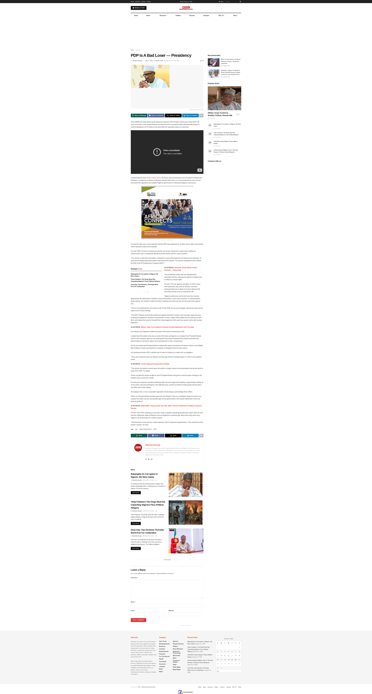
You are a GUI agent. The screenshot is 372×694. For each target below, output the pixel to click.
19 (228, 659)
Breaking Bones (164, 644)
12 (228, 655)
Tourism (192, 15)
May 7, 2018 (149, 60)
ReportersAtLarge (137, 60)
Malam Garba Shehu (154, 178)
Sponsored (176, 655)
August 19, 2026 (149, 536)
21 (235, 659)
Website (171, 610)
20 (232, 659)
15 (239, 655)
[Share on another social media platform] (201, 115)
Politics (178, 15)
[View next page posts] (148, 292)
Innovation (162, 661)
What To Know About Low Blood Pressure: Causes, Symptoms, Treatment (230, 61)
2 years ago (226, 77)
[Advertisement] (186, 32)
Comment (134, 577)
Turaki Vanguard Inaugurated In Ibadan (155, 364)
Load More (167, 559)
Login (221, 1)
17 (221, 659)
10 (221, 655)
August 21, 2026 (149, 480)
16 (217, 659)
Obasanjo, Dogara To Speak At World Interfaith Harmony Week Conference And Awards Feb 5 (230, 72)
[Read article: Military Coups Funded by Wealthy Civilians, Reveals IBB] (224, 98)
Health (161, 659)
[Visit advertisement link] (167, 212)
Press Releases (178, 649)
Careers (143, 1)
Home (136, 15)
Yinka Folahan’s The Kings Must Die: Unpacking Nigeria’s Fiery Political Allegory (148, 505)
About (132, 1)
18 (225, 659)
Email (133, 610)
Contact (149, 1)
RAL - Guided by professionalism (146, 687)
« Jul (217, 671)
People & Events (178, 644)
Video (175, 664)
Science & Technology (177, 652)
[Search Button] (240, 1)
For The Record (175, 502)
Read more (136, 492)
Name (133, 602)
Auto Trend (163, 641)
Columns (162, 649)
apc (136, 429)
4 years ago (226, 66)
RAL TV (221, 15)
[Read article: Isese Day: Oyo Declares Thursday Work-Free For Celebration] (186, 540)
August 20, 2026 (149, 511)
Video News (177, 667)
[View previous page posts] (144, 292)
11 (225, 655)
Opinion (175, 641)
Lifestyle (206, 15)
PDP (155, 429)
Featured (138, 50)
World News (177, 669)
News (148, 15)
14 (235, 655)
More (235, 15)
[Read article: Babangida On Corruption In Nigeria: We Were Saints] (186, 485)
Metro (161, 669)
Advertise (137, 1)
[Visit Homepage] (186, 8)
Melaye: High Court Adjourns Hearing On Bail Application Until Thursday (167, 327)
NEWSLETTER (139, 8)
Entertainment (163, 651)
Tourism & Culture (176, 661)
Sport (174, 658)
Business (163, 15)
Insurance (162, 664)
